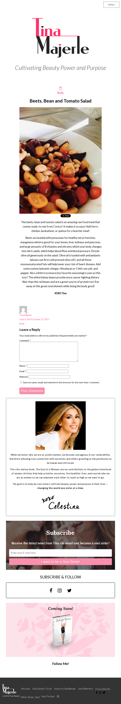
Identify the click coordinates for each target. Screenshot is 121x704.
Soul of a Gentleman (65, 688)
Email (22, 371)
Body (21, 323)
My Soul (25, 688)
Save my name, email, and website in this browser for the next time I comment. (61, 382)
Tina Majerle (25, 315)
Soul (37, 697)
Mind (23, 697)
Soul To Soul (47, 696)
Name (23, 365)
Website (23, 376)
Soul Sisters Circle (42, 688)
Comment (25, 340)
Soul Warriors (85, 688)
